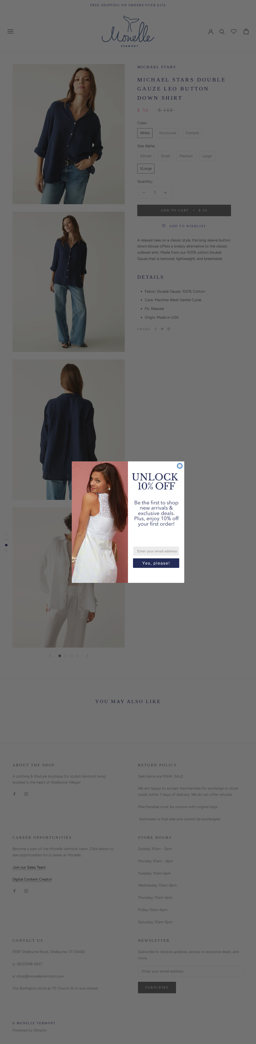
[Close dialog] (179, 465)
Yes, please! (156, 563)
